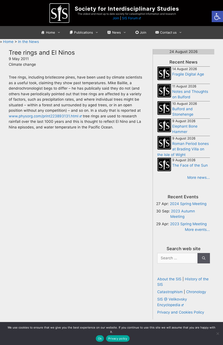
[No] (217, 333)
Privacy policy (117, 338)
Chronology (196, 292)
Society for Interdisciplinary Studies (127, 8)
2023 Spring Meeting (188, 224)
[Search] (204, 258)
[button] (217, 16)
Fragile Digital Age (188, 74)
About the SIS (169, 279)
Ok (100, 338)
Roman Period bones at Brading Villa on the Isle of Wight (183, 149)
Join (116, 18)
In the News (28, 41)
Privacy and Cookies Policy (180, 312)
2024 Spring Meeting (188, 204)
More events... (197, 229)
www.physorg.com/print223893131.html (43, 116)
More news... (198, 177)
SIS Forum (130, 18)
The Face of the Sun (190, 165)
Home (9, 41)
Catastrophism (170, 292)
